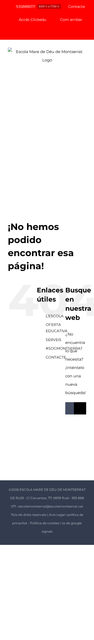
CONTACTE (56, 357)
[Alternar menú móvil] (84, 82)
